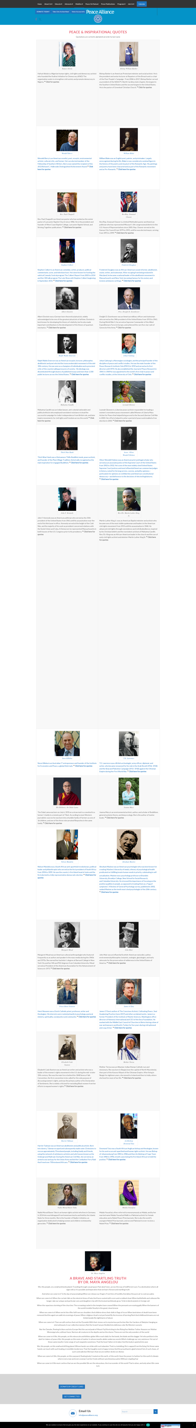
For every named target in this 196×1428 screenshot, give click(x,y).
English (168, 1426)
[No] (193, 1425)
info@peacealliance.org (88, 1415)
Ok (148, 1425)
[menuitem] (39, 4)
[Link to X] (39, 19)
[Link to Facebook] (36, 19)
